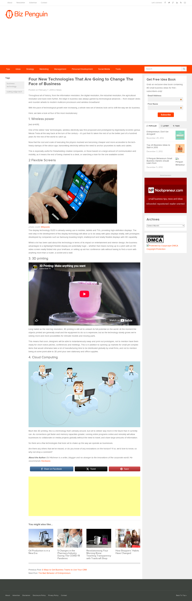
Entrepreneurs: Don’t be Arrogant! (157, 133)
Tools (118, 69)
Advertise (33, 3)
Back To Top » (181, 595)
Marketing (44, 69)
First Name (165, 104)
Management (60, 69)
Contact (44, 3)
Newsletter (20, 3)
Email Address (165, 95)
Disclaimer (26, 595)
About (9, 3)
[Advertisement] (96, 44)
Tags (177, 126)
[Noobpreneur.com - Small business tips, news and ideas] (165, 212)
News (59, 90)
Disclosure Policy (39, 595)
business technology (11, 85)
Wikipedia (45, 227)
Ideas (18, 69)
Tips (8, 69)
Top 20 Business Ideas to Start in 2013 (158, 146)
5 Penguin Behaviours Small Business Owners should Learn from (159, 160)
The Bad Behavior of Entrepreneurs (54, 573)
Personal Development (82, 69)
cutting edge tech (14, 92)
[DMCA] (156, 242)
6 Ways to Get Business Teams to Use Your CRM (64, 570)
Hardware (45, 461)
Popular (152, 126)
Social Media (104, 69)
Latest (165, 126)
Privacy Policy (53, 595)
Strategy (30, 69)
